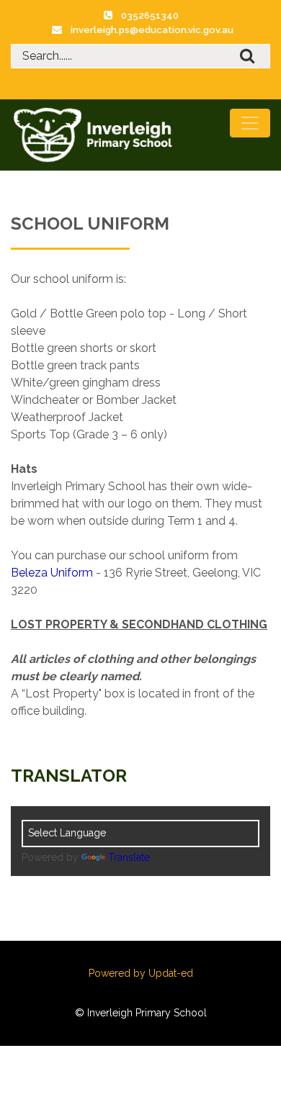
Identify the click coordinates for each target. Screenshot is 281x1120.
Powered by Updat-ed (141, 973)
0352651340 (150, 15)
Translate (129, 857)
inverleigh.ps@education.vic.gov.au (152, 29)
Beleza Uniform (52, 572)
